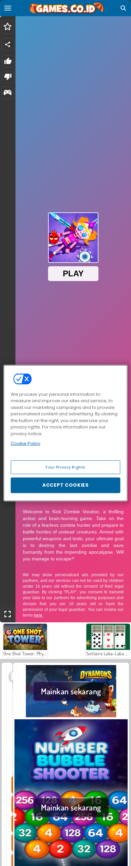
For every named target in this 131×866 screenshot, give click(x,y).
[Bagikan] (7, 44)
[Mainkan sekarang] (71, 715)
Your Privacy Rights (65, 467)
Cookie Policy (25, 443)
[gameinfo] (7, 93)
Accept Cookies (65, 485)
